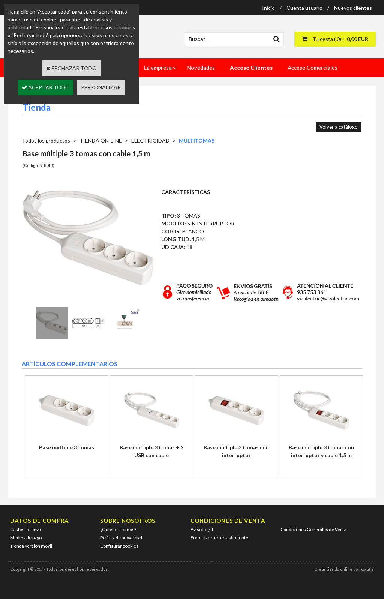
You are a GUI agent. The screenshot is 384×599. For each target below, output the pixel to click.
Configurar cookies (119, 546)
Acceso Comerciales (313, 67)
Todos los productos (46, 140)
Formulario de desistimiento (219, 537)
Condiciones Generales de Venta (313, 529)
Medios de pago (26, 537)
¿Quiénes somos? (118, 529)
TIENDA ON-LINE (101, 140)
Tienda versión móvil (31, 546)
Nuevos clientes (353, 8)
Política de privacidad (121, 537)
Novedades (201, 67)
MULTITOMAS (196, 140)
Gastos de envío (26, 529)
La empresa (158, 67)
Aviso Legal (201, 529)
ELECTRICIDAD (150, 140)
